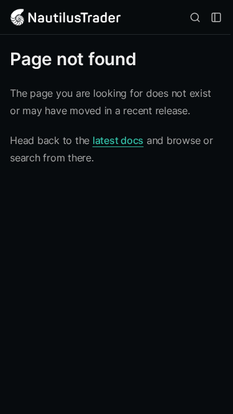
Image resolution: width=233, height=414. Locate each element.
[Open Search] (195, 17)
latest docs (118, 140)
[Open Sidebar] (216, 17)
